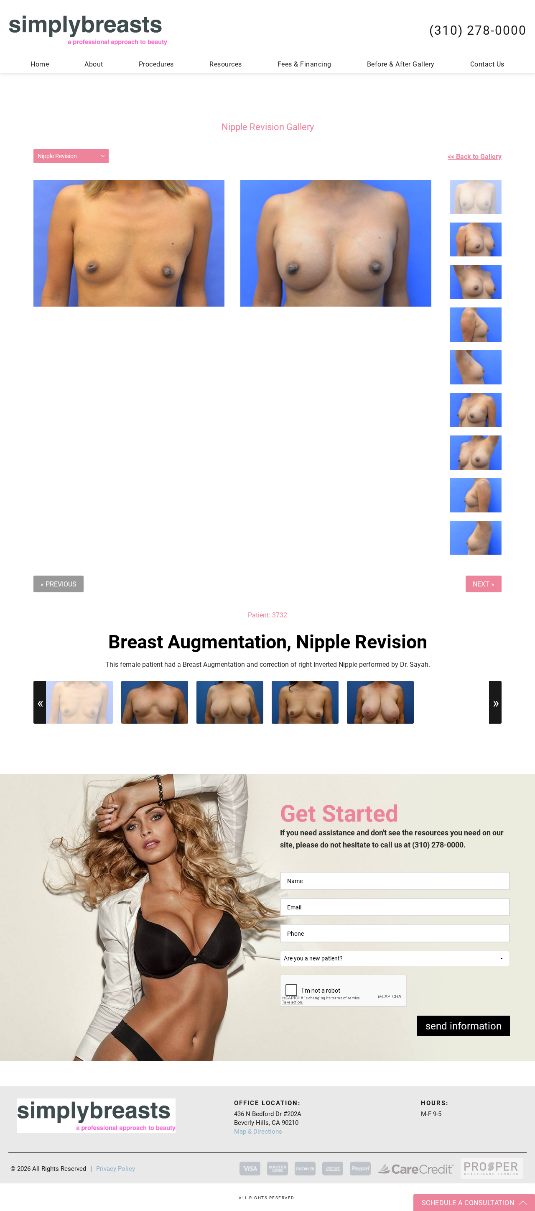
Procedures (156, 63)
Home (40, 63)
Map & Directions (258, 1131)
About (93, 63)
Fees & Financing (304, 63)
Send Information (463, 1025)
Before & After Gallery (401, 63)
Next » (483, 583)
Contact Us (487, 63)
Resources (225, 63)
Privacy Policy (115, 1168)
